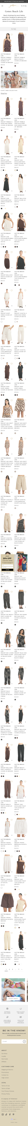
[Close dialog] (26, 554)
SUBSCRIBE (7, 569)
